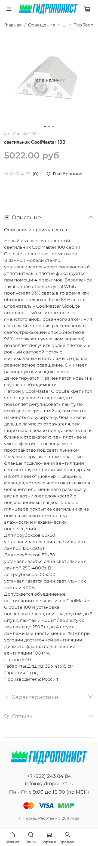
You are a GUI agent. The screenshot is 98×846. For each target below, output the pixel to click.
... (64, 25)
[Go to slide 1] (45, 126)
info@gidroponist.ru (49, 784)
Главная (13, 25)
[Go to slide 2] (49, 126)
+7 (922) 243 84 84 (49, 776)
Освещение (41, 25)
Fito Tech (83, 25)
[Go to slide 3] (53, 126)
